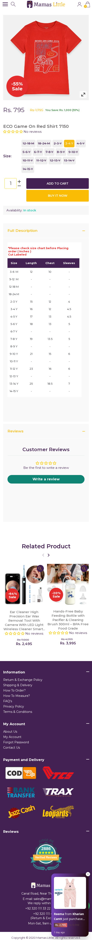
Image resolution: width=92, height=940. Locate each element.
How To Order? (14, 690)
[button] (13, 132)
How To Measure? (16, 696)
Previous (43, 555)
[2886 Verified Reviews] (46, 871)
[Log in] (79, 4)
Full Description (22, 230)
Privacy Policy (13, 706)
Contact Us (11, 747)
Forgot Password (16, 742)
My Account (12, 737)
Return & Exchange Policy (22, 680)
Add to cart (57, 183)
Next (48, 555)
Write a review (46, 479)
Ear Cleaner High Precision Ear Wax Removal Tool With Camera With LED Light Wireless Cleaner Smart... (24, 620)
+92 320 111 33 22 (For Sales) (46, 908)
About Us (10, 732)
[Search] (13, 4)
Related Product (46, 546)
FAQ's (7, 701)
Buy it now (57, 196)
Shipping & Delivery (17, 685)
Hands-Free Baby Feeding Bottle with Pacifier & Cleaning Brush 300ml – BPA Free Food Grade (68, 619)
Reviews (15, 431)
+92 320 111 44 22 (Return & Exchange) (46, 916)
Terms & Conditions (17, 712)
